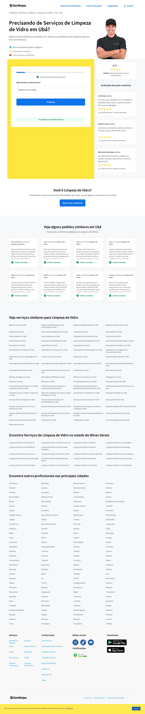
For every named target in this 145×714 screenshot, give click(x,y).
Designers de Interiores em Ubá (86, 336)
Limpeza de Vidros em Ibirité (85, 447)
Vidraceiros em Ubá (16, 424)
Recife (11, 501)
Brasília (109, 488)
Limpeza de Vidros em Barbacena (21, 442)
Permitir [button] (136, 708)
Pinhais (76, 551)
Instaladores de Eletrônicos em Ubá (87, 363)
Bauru (43, 574)
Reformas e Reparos (27, 12)
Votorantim (110, 578)
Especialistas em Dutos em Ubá (118, 345)
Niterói (76, 492)
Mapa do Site (47, 674)
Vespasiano (45, 592)
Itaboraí (109, 583)
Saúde (26, 657)
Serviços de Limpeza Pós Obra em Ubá (56, 406)
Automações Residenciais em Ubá (54, 332)
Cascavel (12, 578)
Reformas (28, 652)
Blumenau (110, 533)
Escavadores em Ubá (81, 345)
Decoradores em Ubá (114, 332)
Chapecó (44, 596)
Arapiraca (12, 528)
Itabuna (109, 623)
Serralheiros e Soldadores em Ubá (87, 393)
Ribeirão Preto (47, 497)
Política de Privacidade (115, 698)
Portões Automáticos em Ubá (85, 381)
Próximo (51, 102)
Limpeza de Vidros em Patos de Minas (88, 454)
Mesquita (44, 569)
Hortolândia (78, 542)
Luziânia (77, 605)
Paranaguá (45, 623)
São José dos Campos (49, 515)
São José (77, 524)
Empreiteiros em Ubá (17, 341)
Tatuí (11, 623)
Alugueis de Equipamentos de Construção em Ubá (52, 326)
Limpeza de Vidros (45, 12)
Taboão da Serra (15, 515)
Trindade (12, 605)
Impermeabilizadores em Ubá (117, 356)
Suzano (76, 528)
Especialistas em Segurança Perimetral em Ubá (116, 351)
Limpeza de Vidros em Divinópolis (22, 447)
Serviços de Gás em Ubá (115, 399)
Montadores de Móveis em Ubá (53, 377)
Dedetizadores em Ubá (18, 336)
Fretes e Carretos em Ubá (51, 356)
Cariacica (77, 560)
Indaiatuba (13, 547)
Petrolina (45, 601)
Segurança (113, 5)
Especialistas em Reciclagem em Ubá (88, 350)
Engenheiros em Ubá (49, 345)
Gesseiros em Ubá (80, 356)
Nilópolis (12, 556)
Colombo (109, 547)
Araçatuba (78, 623)
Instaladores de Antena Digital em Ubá (24, 363)
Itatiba (108, 596)
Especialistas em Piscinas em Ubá (54, 350)
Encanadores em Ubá (17, 345)
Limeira (12, 574)
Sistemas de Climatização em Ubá (22, 420)
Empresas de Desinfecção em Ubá (87, 341)
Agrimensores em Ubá (17, 325)
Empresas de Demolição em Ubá (53, 341)
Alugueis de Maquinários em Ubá (86, 325)
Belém (76, 510)
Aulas (11, 646)
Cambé (108, 619)
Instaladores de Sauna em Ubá (20, 370)
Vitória (44, 519)
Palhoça (109, 614)
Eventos (27, 640)
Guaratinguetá (79, 610)
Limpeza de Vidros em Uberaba (85, 465)
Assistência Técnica (13, 641)
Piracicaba (13, 542)
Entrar (130, 5)
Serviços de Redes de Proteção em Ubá (121, 406)
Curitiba (12, 492)
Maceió (44, 542)
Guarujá (44, 528)
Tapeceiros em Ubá (48, 420)
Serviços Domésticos (29, 664)
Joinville (109, 506)
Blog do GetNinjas (49, 663)
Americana (45, 565)
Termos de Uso (99, 698)
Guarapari (110, 601)
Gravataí (44, 556)
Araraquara (78, 587)
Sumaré (77, 547)
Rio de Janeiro (79, 483)
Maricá (76, 565)
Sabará (11, 583)
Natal (11, 533)
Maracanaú (13, 592)
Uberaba (109, 587)
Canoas (76, 519)
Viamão (76, 556)
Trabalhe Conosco (49, 657)
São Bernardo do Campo (115, 501)
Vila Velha (45, 510)
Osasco (12, 506)
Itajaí (11, 537)
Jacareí (108, 551)
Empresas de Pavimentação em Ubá (120, 341)
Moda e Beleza (30, 646)
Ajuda (44, 680)
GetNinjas (13, 12)
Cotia (108, 528)
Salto (11, 601)
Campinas (77, 501)
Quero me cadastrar (72, 202)
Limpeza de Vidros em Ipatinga (118, 447)
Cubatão (12, 619)
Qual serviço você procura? (28, 82)
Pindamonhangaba (16, 610)
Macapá (77, 619)
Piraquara (13, 587)
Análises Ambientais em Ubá (117, 325)
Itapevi (76, 537)
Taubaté (44, 560)
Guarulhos (45, 492)
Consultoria (13, 657)
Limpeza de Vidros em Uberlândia (119, 465)
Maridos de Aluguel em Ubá (19, 377)
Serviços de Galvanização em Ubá (86, 399)
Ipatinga (12, 596)
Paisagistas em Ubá (113, 377)
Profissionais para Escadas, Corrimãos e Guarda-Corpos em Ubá (24, 387)
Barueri (109, 492)
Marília (108, 605)
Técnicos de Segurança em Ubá (118, 420)
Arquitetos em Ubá (16, 332)
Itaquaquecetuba (47, 547)
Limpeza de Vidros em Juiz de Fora (22, 454)
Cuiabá (11, 510)
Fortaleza (110, 483)
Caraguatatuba (79, 583)
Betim (43, 537)
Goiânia (44, 488)
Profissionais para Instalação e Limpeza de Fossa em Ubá (53, 387)
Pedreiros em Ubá (16, 381)
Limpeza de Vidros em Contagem (118, 442)
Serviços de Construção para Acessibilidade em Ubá (52, 400)
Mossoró (109, 610)
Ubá (60, 12)
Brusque (12, 614)
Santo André (46, 501)
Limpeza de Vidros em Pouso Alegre (119, 454)
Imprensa (88, 698)
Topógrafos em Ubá (81, 420)
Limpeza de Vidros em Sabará (85, 458)
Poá (107, 574)
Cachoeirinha (14, 560)
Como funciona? (94, 5)
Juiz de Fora (13, 524)
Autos (11, 652)
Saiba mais (69, 708)
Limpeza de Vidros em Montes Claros (55, 454)
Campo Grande (79, 506)
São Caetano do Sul (48, 524)
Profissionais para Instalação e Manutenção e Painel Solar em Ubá (87, 387)
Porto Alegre (14, 497)
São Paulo (45, 483)
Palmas (109, 556)
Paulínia (77, 574)
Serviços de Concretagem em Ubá (22, 399)
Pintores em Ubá (47, 381)
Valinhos (12, 551)
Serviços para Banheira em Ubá (118, 413)
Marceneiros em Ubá (114, 370)
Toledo (44, 610)
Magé (76, 592)
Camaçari (109, 565)
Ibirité (76, 578)
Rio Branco (13, 483)
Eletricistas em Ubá (113, 336)
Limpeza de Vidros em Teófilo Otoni (55, 465)
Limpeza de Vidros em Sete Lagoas (22, 465)
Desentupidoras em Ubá (50, 336)
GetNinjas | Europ (48, 652)
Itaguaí (44, 614)
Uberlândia (110, 519)
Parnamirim (13, 565)
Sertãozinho (78, 614)
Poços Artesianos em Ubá (116, 381)
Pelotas (44, 587)
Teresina (44, 551)
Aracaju (109, 537)
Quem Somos (47, 640)
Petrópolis (78, 569)
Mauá (76, 533)
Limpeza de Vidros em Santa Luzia (119, 458)
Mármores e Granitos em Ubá (85, 377)
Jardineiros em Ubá (81, 370)
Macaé (108, 560)
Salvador (12, 488)
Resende (44, 619)
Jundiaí (12, 519)
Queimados (45, 605)
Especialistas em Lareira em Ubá (21, 350)
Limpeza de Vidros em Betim (85, 442)
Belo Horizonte (80, 488)
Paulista (109, 569)
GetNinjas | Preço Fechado (52, 646)
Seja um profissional (70, 5)
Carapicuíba (110, 524)
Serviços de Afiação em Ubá (116, 393)
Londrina (44, 533)
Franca (44, 583)
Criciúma (77, 601)
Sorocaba (109, 510)
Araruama (77, 596)
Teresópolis (110, 592)
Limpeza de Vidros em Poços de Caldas (24, 458)
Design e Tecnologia (13, 664)
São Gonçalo (78, 515)
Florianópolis (79, 497)
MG (56, 12)
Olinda (108, 542)
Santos (108, 497)
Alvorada (12, 569)
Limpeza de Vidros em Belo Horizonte (55, 442)
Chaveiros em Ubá (80, 332)
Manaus (44, 506)
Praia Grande (111, 515)
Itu (42, 578)
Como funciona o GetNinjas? (24, 55)
